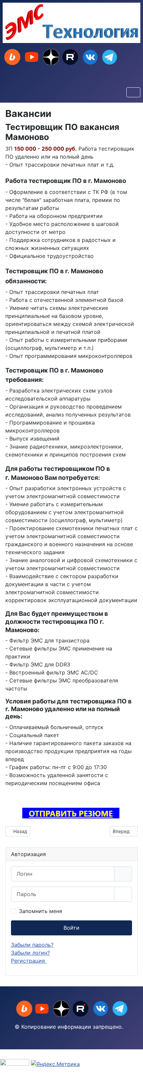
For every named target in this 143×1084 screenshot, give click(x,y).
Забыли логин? (30, 952)
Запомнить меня (40, 911)
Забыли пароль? (32, 944)
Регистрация (29, 960)
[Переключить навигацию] (133, 92)
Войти (71, 927)
